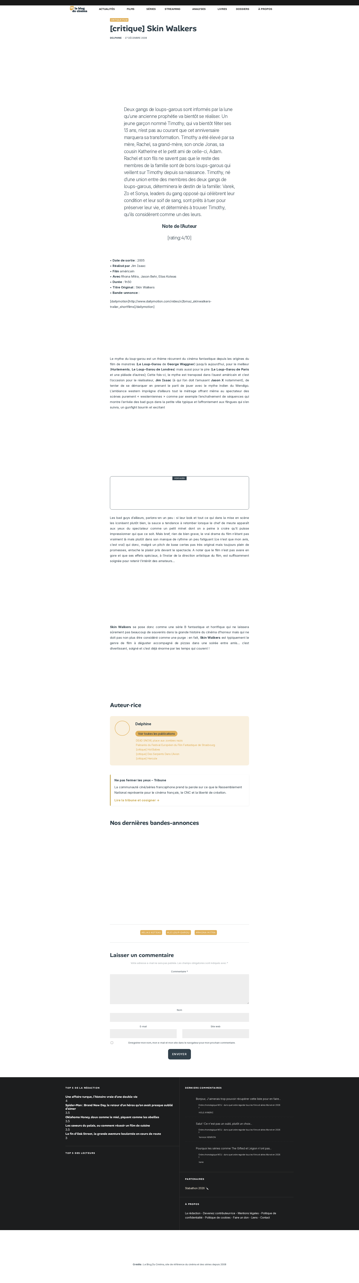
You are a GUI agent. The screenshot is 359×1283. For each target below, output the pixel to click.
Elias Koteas (152, 932)
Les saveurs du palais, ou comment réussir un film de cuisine (107, 1125)
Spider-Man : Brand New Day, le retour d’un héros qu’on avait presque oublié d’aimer (119, 1107)
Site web (215, 1026)
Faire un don (241, 1217)
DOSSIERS (242, 9)
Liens (254, 1217)
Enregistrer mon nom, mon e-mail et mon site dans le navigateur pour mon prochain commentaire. (181, 1042)
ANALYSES (199, 9)
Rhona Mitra (206, 932)
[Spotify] (285, 2)
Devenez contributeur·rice (219, 1213)
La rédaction (192, 1213)
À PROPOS (265, 9)
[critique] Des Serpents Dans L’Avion (157, 754)
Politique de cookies (218, 1217)
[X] (251, 2)
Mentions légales (248, 1213)
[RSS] (291, 2)
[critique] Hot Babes (148, 749)
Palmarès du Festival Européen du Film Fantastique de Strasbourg (175, 745)
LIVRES (222, 9)
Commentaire (179, 971)
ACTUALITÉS (107, 9)
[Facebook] (246, 2)
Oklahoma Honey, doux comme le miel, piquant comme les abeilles (112, 1117)
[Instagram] (257, 2)
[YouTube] (263, 2)
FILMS (130, 9)
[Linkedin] (268, 2)
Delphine (116, 37)
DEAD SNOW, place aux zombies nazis (159, 740)
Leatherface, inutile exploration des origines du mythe (183, 492)
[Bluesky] (274, 2)
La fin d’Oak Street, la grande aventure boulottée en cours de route (113, 1134)
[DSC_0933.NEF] (123, 493)
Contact (265, 1217)
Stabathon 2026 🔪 (197, 1188)
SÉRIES (151, 9)
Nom (179, 1010)
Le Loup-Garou (179, 932)
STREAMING (172, 9)
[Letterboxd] (279, 2)
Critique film (119, 20)
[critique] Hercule (146, 758)
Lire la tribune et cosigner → (136, 800)
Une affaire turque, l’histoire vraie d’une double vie (101, 1097)
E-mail (143, 1026)
